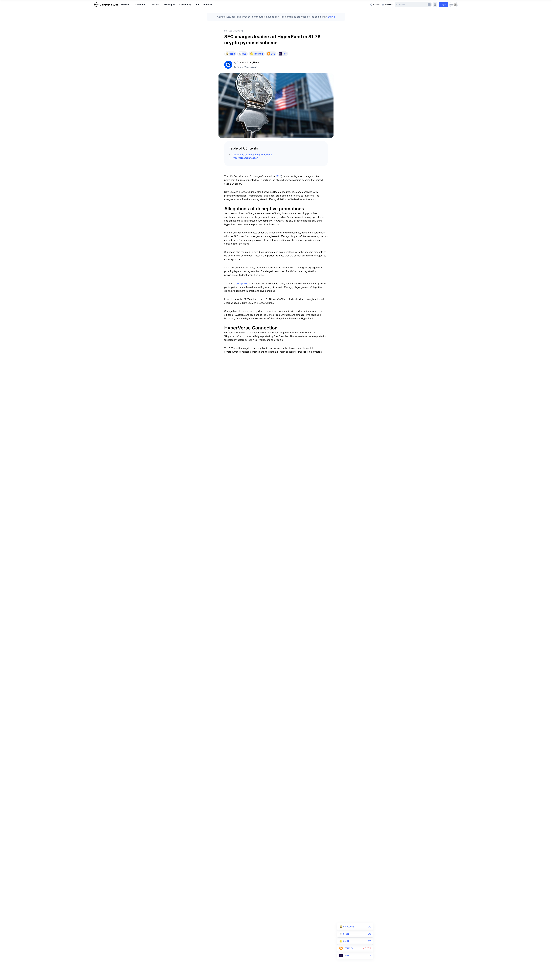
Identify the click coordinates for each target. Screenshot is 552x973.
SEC (278, 176)
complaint (242, 283)
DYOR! (331, 16)
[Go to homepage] (106, 4)
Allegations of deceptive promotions (252, 154)
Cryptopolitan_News (248, 62)
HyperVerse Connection (245, 157)
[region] (245, 4)
